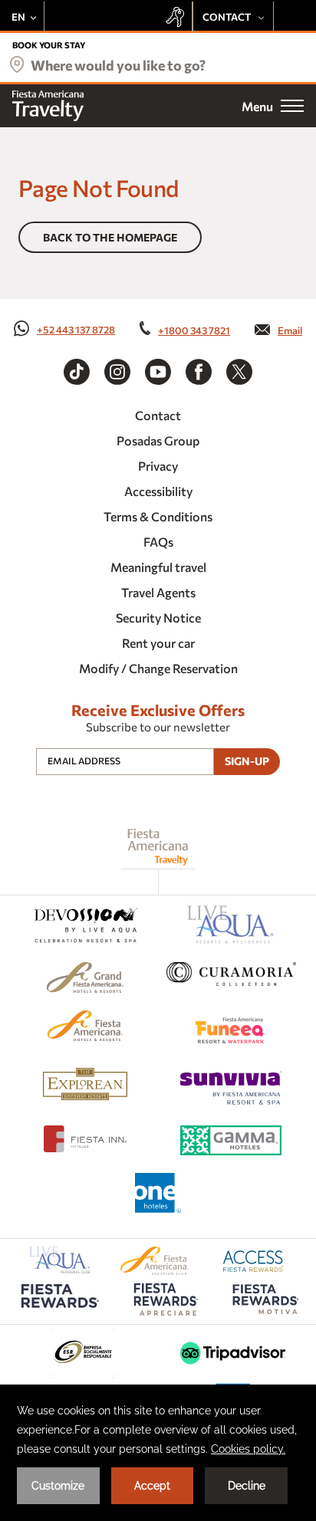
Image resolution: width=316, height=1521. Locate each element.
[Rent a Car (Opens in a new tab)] (179, 17)
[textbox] (158, 65)
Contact (158, 415)
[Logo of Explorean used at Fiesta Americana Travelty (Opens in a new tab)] (85, 1086)
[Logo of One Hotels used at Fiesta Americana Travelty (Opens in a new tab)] (158, 1195)
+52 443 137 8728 (76, 330)
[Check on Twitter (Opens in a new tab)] (239, 372)
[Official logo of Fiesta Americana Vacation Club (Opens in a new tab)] (154, 1270)
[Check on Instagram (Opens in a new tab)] (117, 372)
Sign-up (247, 760)
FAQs (158, 541)
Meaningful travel (158, 567)
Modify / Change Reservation (158, 668)
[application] (158, 1453)
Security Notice (158, 617)
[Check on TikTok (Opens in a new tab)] (77, 372)
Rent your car (158, 643)
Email (290, 330)
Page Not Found (98, 187)
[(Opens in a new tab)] (85, 927)
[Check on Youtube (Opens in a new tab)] (158, 372)
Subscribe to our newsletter (158, 727)
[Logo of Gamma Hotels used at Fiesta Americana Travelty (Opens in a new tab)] (230, 1142)
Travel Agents (158, 592)
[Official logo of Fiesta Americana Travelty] (158, 847)
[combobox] (158, 68)
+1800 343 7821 (194, 330)
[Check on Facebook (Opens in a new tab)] (199, 372)
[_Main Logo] (48, 105)
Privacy (158, 465)
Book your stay (48, 45)
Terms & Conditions (158, 516)
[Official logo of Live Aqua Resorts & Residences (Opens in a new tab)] (231, 927)
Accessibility (158, 491)
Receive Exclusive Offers (158, 710)
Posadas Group (158, 440)
